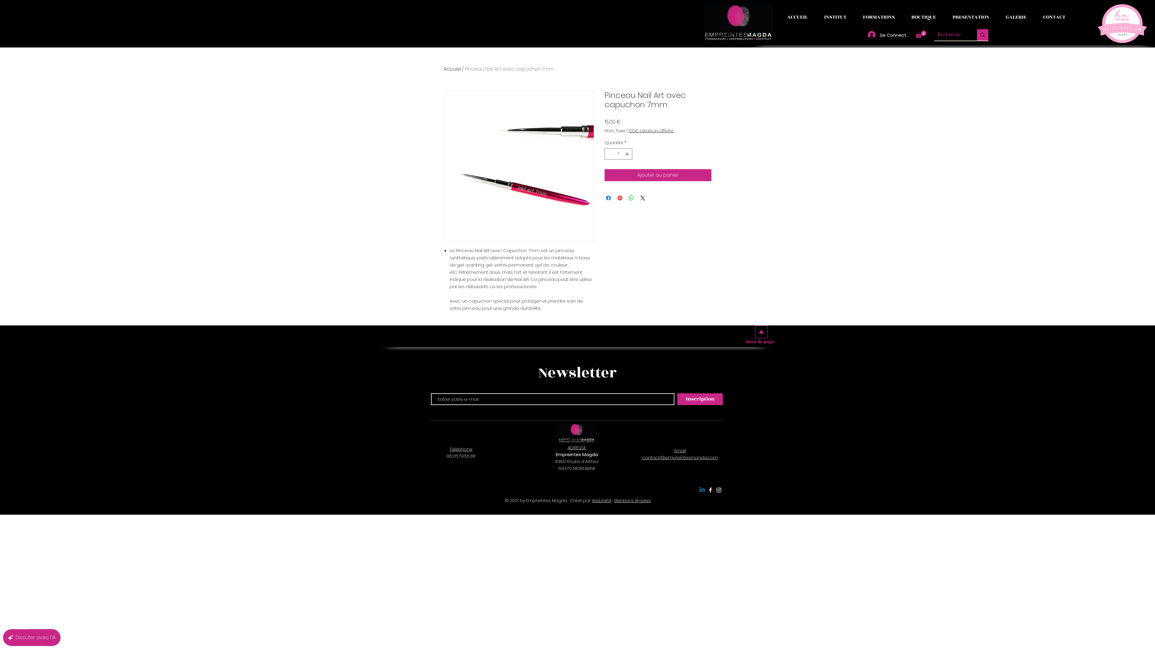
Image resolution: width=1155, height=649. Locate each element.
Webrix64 (601, 501)
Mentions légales (632, 501)
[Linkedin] (702, 490)
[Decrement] (609, 154)
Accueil (452, 69)
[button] (921, 34)
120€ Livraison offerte (651, 131)
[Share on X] (642, 198)
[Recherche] (982, 35)
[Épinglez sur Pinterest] (620, 198)
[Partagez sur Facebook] (608, 198)
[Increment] (627, 154)
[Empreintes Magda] (710, 490)
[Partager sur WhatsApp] (631, 198)
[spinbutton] (618, 154)
